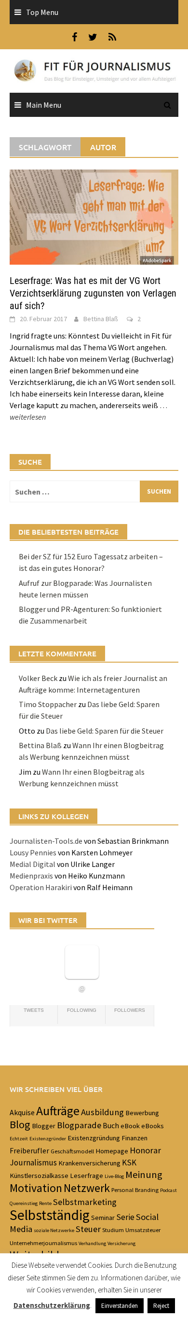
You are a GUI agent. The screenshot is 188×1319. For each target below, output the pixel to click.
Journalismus (33, 1162)
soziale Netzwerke (54, 1230)
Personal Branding (135, 1189)
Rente (45, 1203)
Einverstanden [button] (119, 1306)
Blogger (43, 1125)
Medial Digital (32, 864)
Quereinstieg (24, 1203)
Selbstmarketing (85, 1201)
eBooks (152, 1125)
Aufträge (58, 1111)
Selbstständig (50, 1215)
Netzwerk (87, 1188)
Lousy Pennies (33, 852)
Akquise (22, 1112)
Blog (20, 1124)
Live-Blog (114, 1176)
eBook (130, 1125)
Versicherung (121, 1243)
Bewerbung (142, 1112)
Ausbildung (102, 1112)
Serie (125, 1217)
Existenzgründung (93, 1138)
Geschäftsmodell (72, 1151)
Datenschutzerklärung (51, 1305)
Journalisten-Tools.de (46, 841)
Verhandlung (92, 1243)
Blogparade (79, 1125)
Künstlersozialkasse (39, 1175)
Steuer (88, 1228)
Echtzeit (19, 1138)
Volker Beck (38, 678)
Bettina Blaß (100, 318)
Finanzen (134, 1138)
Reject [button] (161, 1306)
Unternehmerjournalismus (43, 1243)
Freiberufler (29, 1150)
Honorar (145, 1150)
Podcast (168, 1190)
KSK (129, 1162)
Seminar (103, 1217)
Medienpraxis (31, 875)
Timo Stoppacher (48, 704)
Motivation (36, 1188)
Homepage (111, 1151)
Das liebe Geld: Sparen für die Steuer (104, 731)
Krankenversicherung (89, 1163)
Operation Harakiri (41, 887)
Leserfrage (86, 1175)
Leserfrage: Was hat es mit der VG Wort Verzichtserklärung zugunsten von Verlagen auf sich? (93, 293)
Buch (111, 1125)
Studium (113, 1230)
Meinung (143, 1174)
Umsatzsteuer (143, 1230)
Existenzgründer (47, 1138)
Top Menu (42, 12)
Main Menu (43, 105)
